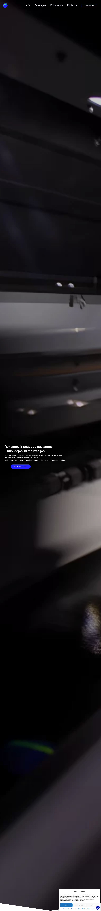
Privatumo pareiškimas (76, 908)
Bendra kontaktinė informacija (89, 908)
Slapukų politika (66, 908)
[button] (89, 5)
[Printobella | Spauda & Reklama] (5, 5)
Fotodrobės (56, 5)
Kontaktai (72, 5)
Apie (27, 5)
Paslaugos (40, 5)
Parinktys (92, 905)
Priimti (66, 905)
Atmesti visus (79, 905)
